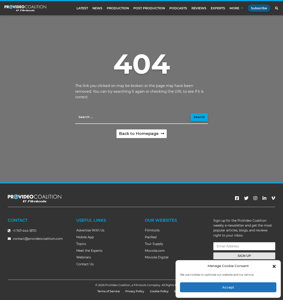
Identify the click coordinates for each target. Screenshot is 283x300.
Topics (81, 244)
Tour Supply (154, 244)
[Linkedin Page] (264, 198)
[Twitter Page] (246, 198)
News (97, 8)
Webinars (83, 257)
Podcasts (178, 8)
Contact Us (85, 264)
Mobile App (85, 237)
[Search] (277, 8)
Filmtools (152, 230)
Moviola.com (155, 251)
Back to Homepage (139, 133)
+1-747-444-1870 (23, 231)
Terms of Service (108, 291)
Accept (228, 287)
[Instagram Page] (255, 198)
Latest (82, 8)
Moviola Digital (156, 257)
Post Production (149, 8)
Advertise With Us (90, 230)
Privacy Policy (134, 291)
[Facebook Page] (237, 198)
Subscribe (259, 8)
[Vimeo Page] (273, 198)
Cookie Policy (159, 291)
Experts (218, 8)
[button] (274, 266)
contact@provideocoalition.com (38, 239)
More (234, 8)
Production (118, 8)
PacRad (151, 237)
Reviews (198, 8)
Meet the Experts (89, 251)
